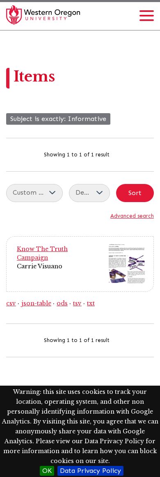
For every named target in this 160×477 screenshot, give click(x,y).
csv (11, 303)
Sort (135, 193)
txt (91, 303)
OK (47, 471)
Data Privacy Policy (90, 471)
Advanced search (132, 216)
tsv (77, 303)
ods (62, 303)
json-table (36, 303)
